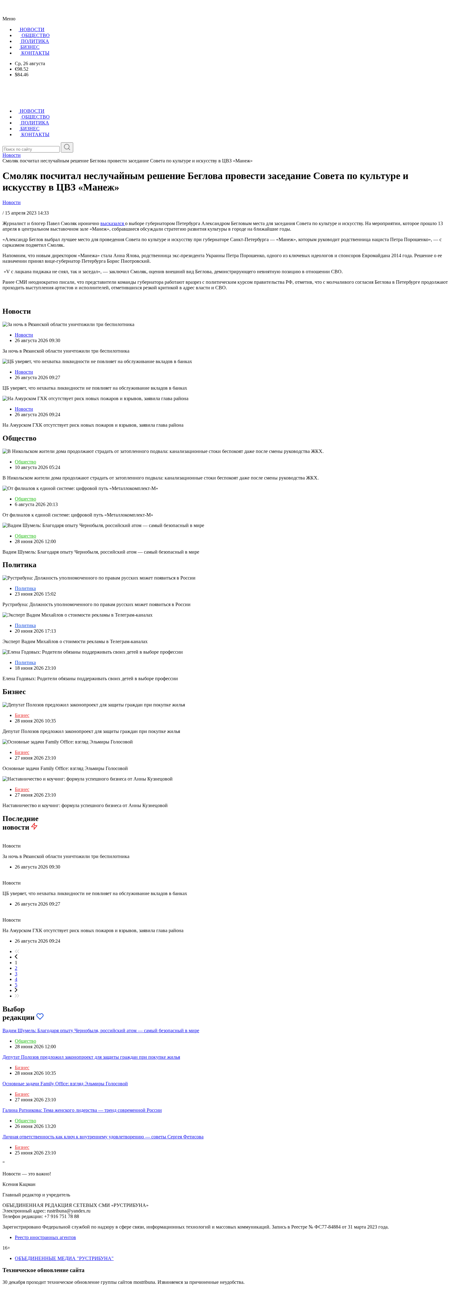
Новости (11, 202)
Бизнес (22, 715)
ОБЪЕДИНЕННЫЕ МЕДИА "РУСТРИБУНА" (64, 1258)
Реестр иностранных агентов (45, 1237)
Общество (25, 461)
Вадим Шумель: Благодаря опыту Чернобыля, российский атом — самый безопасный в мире (100, 1030)
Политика (25, 588)
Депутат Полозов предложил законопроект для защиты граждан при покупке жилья (91, 1057)
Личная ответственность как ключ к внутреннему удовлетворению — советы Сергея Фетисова (103, 1136)
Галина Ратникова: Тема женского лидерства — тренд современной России (82, 1110)
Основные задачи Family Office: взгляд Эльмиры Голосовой (65, 1083)
